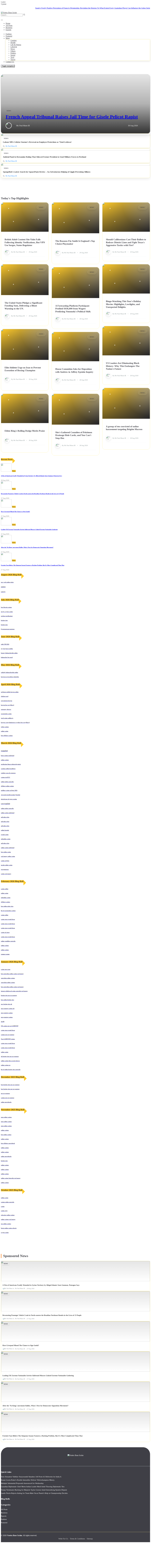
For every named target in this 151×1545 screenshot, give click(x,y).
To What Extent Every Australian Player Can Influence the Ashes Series (98, 8)
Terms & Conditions (77, 1539)
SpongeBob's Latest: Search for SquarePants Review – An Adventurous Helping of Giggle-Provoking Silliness (46, 172)
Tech (12, 57)
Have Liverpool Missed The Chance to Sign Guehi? (15, 511)
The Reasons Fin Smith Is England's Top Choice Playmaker (75, 242)
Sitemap (90, 1539)
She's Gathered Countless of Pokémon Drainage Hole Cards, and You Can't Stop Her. (73, 435)
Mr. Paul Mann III (23, 126)
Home (8, 23)
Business (9, 28)
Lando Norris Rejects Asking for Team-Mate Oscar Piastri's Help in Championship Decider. (34, 1493)
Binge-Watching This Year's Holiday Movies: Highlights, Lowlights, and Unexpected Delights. (123, 304)
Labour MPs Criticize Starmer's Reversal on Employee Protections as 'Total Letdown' (37, 142)
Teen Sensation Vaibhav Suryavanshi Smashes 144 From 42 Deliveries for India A (31, 1477)
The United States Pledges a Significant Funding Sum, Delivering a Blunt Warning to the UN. (23, 305)
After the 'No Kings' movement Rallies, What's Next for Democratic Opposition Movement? (27, 547)
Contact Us (10, 62)
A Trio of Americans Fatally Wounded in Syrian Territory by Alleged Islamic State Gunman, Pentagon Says (31, 475)
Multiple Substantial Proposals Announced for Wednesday (22, 1483)
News (12, 49)
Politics (13, 53)
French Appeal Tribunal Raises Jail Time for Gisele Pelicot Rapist (72, 116)
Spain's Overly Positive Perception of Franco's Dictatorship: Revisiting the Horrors (40, 8)
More (8, 38)
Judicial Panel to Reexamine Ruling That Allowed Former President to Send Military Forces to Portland (44, 157)
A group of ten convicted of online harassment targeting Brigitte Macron (124, 428)
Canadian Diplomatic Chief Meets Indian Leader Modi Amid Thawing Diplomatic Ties (32, 1487)
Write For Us (63, 1539)
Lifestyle (13, 47)
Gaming (13, 40)
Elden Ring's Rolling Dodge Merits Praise (25, 431)
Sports (12, 55)
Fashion (9, 34)
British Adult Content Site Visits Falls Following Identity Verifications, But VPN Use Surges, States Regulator (25, 242)
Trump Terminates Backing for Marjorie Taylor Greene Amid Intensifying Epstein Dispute (34, 1490)
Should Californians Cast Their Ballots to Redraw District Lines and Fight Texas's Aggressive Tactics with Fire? (126, 242)
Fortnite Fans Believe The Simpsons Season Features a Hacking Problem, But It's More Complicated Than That (32, 565)
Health (12, 43)
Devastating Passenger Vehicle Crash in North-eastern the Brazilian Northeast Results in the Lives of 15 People (32, 493)
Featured (9, 36)
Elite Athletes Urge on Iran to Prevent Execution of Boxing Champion (23, 369)
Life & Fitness (15, 45)
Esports (8, 30)
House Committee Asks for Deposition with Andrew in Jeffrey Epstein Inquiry (74, 370)
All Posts (9, 25)
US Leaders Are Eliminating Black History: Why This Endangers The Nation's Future (122, 366)
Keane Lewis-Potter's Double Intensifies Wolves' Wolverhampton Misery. (28, 1480)
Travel (12, 60)
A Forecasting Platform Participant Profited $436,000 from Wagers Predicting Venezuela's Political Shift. (73, 308)
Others (12, 51)
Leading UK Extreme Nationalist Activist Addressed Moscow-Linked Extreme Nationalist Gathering (29, 529)
